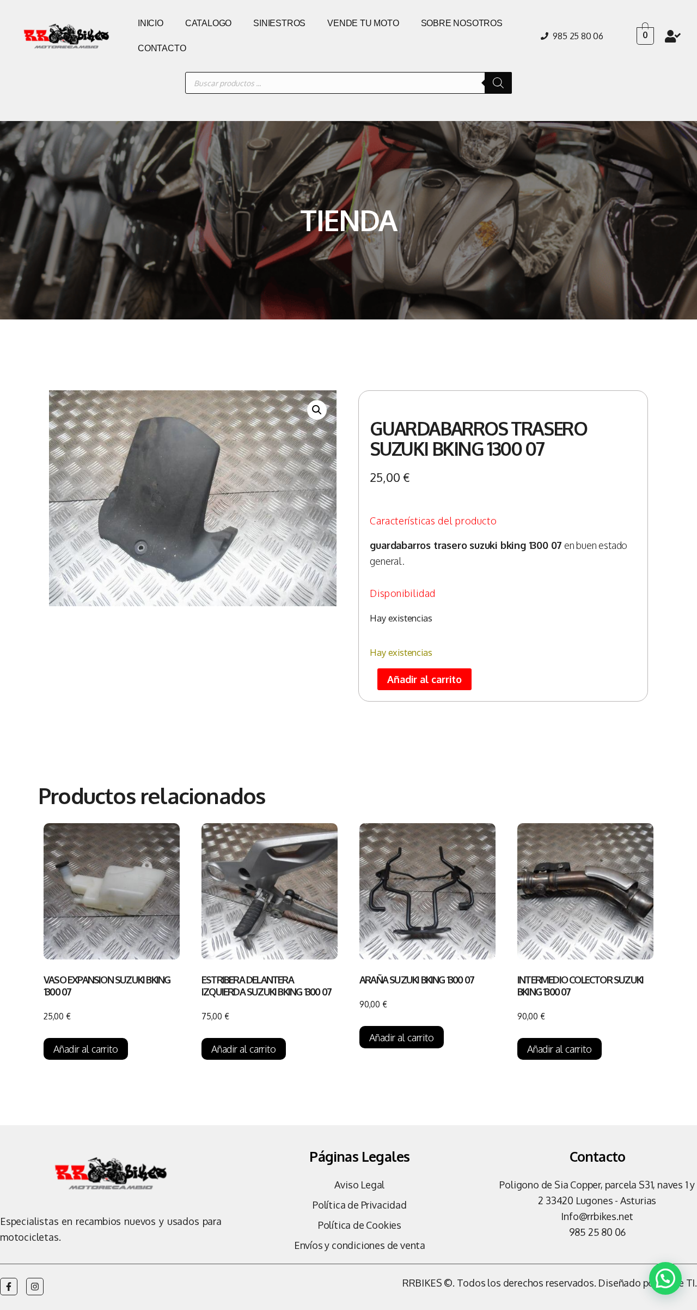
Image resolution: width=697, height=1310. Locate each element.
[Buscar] (498, 83)
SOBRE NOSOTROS (462, 23)
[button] (317, 410)
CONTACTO (162, 48)
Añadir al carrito (424, 679)
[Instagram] (35, 1286)
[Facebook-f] (8, 1286)
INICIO (150, 23)
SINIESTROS (279, 23)
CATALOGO (208, 23)
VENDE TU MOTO (363, 23)
